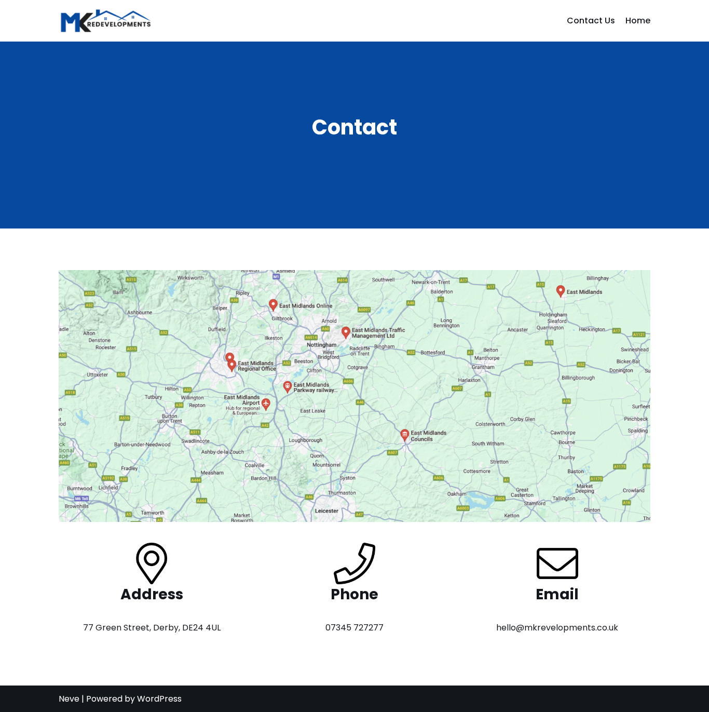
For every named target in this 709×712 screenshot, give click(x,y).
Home (637, 20)
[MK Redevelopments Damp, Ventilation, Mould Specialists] (105, 20)
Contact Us (591, 20)
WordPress (159, 699)
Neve (69, 699)
